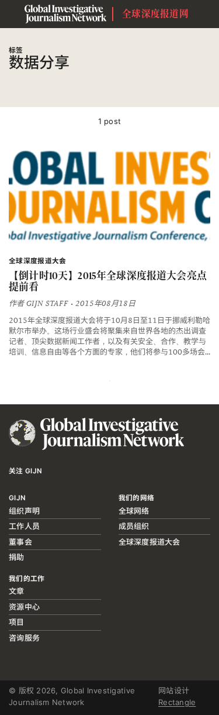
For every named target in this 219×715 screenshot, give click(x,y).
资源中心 (24, 606)
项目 (17, 622)
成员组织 (134, 526)
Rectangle (177, 702)
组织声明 (24, 510)
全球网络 (134, 510)
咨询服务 (24, 637)
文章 (17, 591)
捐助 (17, 557)
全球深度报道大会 (149, 541)
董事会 (20, 541)
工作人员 (24, 526)
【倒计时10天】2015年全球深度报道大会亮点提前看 (108, 281)
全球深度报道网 (155, 14)
